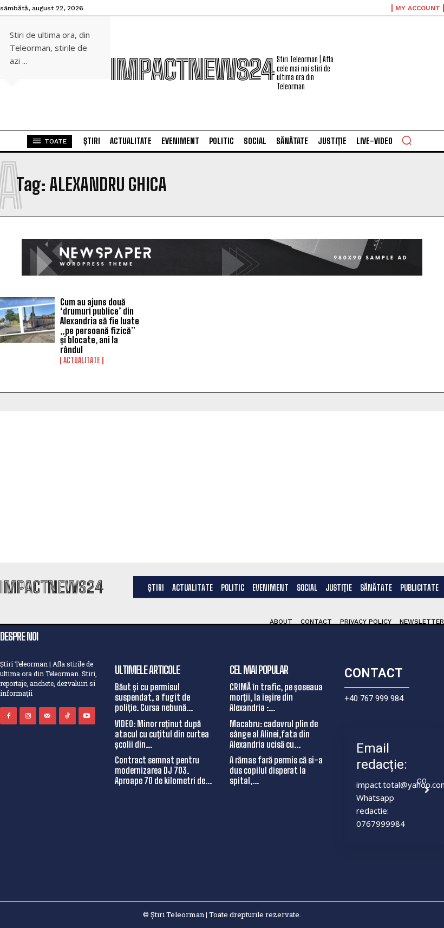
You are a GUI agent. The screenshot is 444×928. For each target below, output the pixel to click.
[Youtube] (87, 715)
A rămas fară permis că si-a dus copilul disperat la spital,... (276, 770)
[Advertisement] (222, 487)
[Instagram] (27, 715)
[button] (406, 140)
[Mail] (47, 715)
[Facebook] (8, 715)
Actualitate (81, 360)
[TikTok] (67, 715)
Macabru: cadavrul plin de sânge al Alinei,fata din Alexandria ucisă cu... (274, 733)
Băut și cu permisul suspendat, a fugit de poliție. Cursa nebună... (154, 697)
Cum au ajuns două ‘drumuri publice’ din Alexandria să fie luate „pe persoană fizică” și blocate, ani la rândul (99, 326)
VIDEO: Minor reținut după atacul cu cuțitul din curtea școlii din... (162, 733)
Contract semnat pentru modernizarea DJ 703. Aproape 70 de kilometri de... (163, 770)
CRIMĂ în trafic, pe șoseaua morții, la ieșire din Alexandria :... (276, 697)
